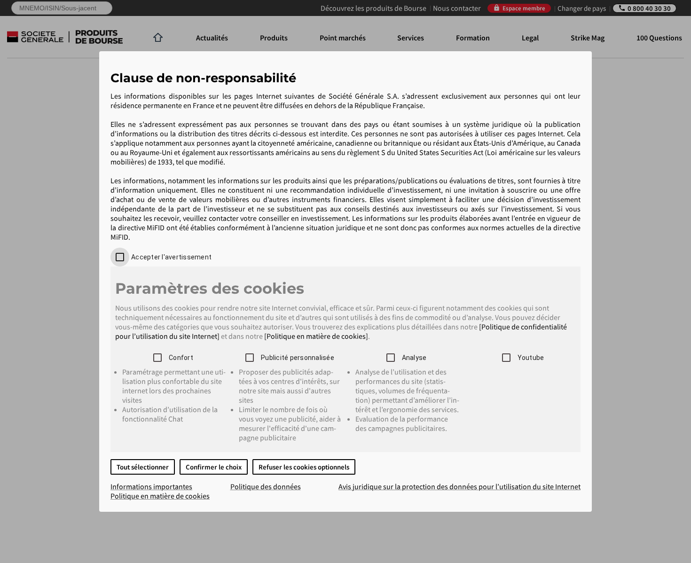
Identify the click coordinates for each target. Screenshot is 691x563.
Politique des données (265, 486)
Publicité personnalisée (297, 357)
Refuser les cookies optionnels (304, 466)
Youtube (531, 357)
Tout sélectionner (143, 466)
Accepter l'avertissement (171, 257)
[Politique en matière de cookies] (316, 336)
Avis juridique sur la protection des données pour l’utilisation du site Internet (459, 486)
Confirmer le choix (214, 466)
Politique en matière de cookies (160, 495)
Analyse (414, 357)
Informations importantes (151, 486)
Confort (181, 357)
